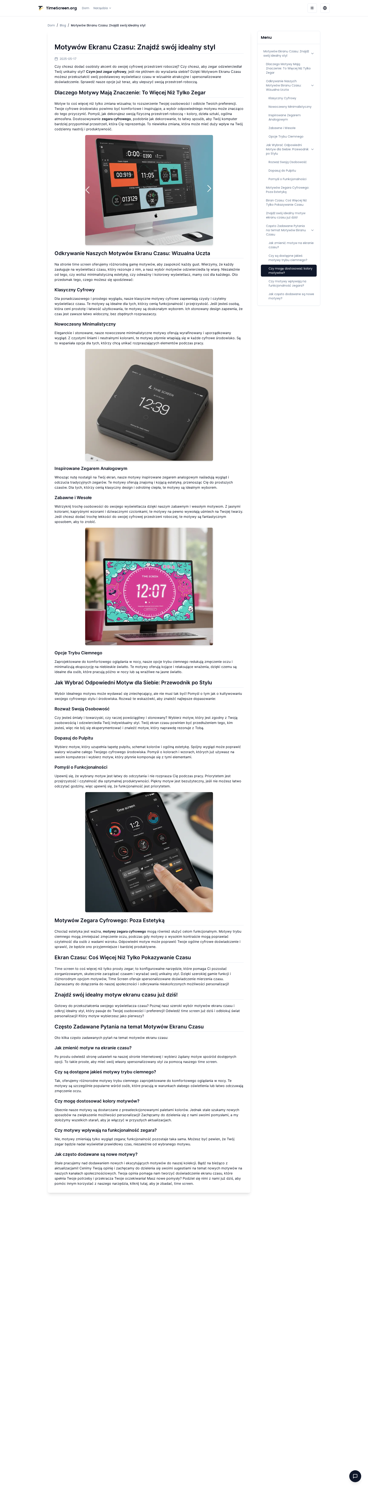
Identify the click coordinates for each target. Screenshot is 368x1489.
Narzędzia (100, 8)
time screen (81, 264)
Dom (85, 8)
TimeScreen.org (61, 8)
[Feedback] (355, 1476)
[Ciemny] (312, 8)
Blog (63, 25)
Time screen (64, 968)
